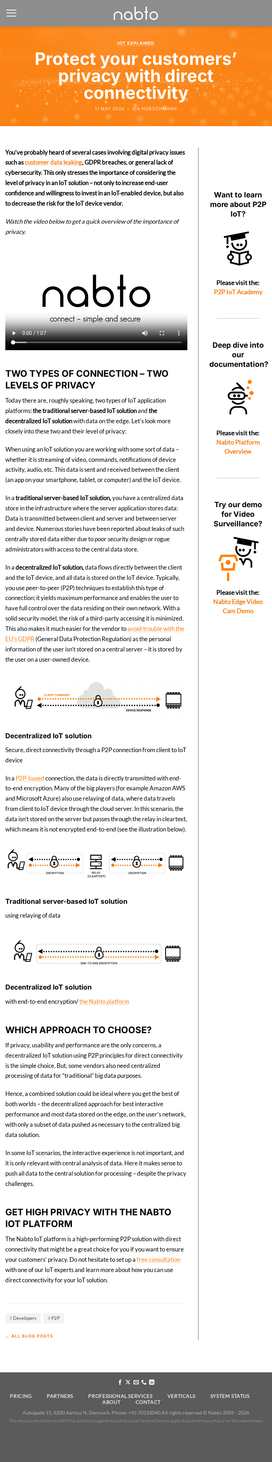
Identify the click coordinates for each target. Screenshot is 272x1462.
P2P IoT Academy (238, 292)
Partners (60, 1396)
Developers (24, 1318)
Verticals (182, 1396)
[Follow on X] (128, 1382)
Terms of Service (154, 1420)
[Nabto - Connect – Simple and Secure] (136, 13)
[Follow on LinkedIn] (151, 1382)
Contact (148, 1402)
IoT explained (135, 43)
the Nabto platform (104, 1001)
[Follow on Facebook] (120, 1382)
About (111, 1402)
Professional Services (120, 1396)
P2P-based (30, 778)
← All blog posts (29, 1336)
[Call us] (144, 1382)
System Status (230, 1396)
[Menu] (11, 13)
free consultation (158, 1259)
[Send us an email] (136, 1382)
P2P (55, 1318)
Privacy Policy (118, 1420)
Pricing (21, 1396)
